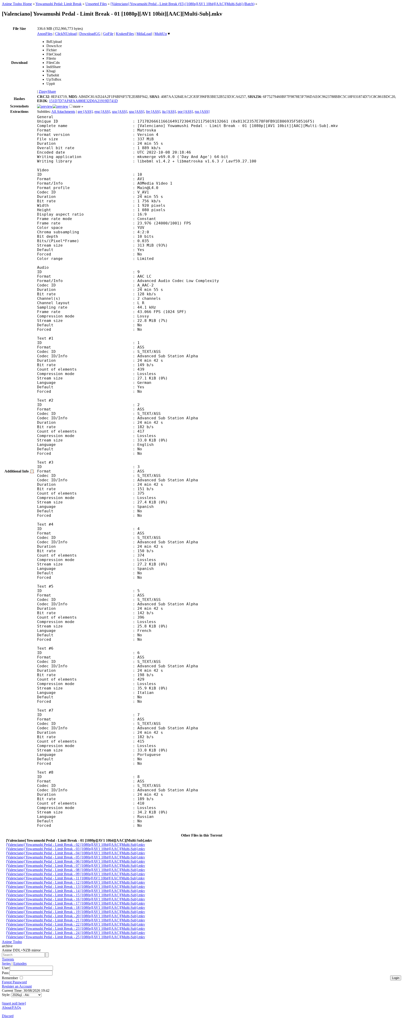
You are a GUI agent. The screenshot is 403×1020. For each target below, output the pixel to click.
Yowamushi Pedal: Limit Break (58, 4)
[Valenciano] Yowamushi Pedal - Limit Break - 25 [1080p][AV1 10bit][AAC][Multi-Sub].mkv (75, 937)
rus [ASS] (202, 112)
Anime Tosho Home (17, 4)
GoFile (108, 34)
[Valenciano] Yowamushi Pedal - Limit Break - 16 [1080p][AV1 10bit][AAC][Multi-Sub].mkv (75, 899)
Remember (10, 978)
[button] (70, 106)
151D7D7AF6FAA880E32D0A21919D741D (83, 101)
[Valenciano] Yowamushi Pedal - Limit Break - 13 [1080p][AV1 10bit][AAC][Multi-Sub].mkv (75, 887)
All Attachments (63, 112)
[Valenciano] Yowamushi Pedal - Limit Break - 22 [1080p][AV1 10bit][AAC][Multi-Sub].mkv (75, 924)
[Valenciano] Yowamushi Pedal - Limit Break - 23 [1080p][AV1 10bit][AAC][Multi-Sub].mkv (75, 928)
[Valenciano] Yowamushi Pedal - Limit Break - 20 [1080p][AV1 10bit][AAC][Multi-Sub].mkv (75, 916)
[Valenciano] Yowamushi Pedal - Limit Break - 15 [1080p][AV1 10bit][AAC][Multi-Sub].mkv (75, 895)
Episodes (20, 963)
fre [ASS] (153, 112)
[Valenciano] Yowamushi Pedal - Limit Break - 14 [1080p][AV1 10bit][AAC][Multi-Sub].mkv (75, 891)
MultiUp (160, 34)
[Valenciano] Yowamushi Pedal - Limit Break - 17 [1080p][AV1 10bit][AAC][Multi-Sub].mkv (75, 903)
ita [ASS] (169, 112)
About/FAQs (11, 1008)
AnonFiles (44, 34)
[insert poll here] (14, 1003)
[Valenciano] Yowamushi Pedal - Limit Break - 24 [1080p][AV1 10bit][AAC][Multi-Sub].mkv (75, 933)
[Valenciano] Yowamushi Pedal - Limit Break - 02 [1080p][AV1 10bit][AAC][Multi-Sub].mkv (75, 845)
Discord (8, 1016)
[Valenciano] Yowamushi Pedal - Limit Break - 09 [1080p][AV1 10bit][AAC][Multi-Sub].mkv (75, 874)
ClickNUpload (66, 34)
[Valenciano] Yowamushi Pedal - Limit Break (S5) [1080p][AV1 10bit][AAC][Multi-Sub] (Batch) (182, 4)
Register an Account (17, 986)
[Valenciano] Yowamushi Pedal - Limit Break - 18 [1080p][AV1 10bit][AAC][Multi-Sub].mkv (75, 908)
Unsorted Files (96, 4)
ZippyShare (47, 91)
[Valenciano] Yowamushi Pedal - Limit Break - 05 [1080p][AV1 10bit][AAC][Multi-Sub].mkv (75, 857)
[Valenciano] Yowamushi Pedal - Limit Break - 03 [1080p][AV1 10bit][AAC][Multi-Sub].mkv (75, 849)
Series (6, 963)
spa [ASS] (119, 112)
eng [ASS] (102, 112)
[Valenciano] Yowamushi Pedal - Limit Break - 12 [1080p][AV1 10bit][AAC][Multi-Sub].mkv (75, 882)
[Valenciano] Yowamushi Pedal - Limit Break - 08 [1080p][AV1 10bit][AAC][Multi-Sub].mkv (75, 870)
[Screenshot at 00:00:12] (45, 106)
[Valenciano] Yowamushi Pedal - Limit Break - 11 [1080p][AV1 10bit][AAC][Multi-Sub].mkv (75, 878)
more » (78, 106)
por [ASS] (185, 112)
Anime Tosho (12, 942)
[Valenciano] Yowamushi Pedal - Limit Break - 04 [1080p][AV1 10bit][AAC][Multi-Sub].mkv (75, 853)
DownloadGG (90, 34)
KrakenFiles (125, 34)
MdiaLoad (144, 34)
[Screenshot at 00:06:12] (60, 106)
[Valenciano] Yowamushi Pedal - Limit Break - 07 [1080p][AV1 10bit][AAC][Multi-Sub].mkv (75, 866)
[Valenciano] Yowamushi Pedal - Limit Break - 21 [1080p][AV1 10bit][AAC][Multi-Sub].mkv (75, 920)
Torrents (8, 959)
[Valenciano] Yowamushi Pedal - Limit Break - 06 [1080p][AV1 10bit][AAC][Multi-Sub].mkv (75, 861)
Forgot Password (14, 982)
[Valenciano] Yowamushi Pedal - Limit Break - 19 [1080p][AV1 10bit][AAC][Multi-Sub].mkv (75, 912)
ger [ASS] (85, 112)
